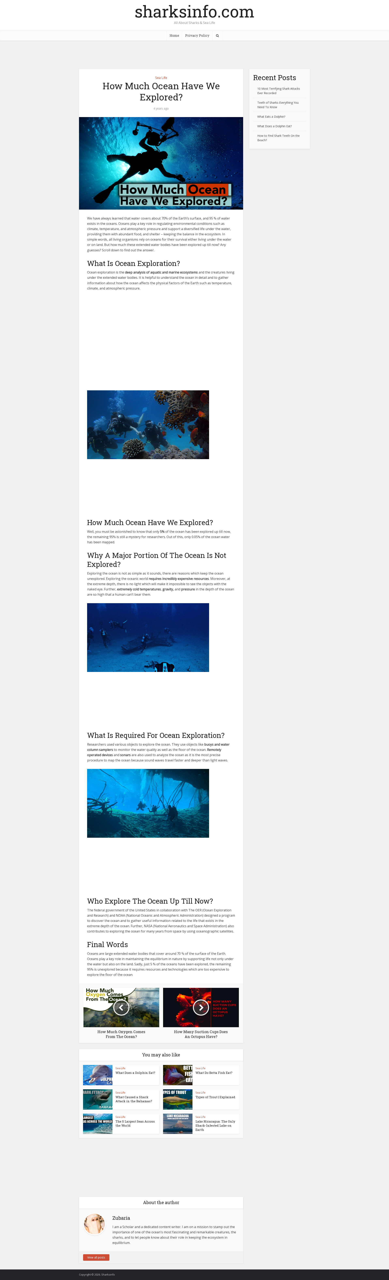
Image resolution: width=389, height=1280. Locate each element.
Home (174, 35)
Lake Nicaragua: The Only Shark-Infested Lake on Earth (215, 1125)
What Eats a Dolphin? (271, 116)
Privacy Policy (197, 35)
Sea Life (161, 77)
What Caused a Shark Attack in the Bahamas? (133, 1099)
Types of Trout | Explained (215, 1097)
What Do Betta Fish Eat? (214, 1073)
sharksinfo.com (194, 11)
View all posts (96, 1257)
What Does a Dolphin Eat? (135, 1073)
